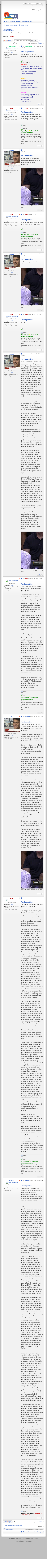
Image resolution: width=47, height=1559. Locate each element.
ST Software (24, 1540)
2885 (12, 52)
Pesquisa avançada (37, 6)
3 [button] (41, 43)
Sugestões (8, 30)
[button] (38, 43)
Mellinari (11, 1180)
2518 (12, 169)
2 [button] (40, 43)
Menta (12, 36)
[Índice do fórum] (20, 18)
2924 (12, 114)
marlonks (11, 150)
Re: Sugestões (27, 52)
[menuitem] (34, 10)
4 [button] (42, 43)
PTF (31, 1540)
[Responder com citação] (39, 104)
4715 (12, 1187)
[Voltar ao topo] (42, 104)
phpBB (17, 1538)
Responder (6, 40)
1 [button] (39, 43)
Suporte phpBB (27, 1541)
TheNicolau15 (12, 46)
